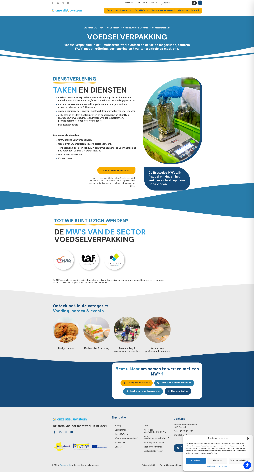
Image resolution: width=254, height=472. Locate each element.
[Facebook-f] (53, 3)
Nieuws (181, 10)
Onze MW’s (140, 10)
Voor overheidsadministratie (154, 437)
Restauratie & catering (96, 348)
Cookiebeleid (211, 466)
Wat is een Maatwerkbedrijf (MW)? (155, 431)
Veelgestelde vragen (153, 451)
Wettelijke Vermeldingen (171, 465)
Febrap (109, 10)
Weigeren (217, 460)
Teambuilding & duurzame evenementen (127, 350)
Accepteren (196, 460)
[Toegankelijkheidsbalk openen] (247, 465)
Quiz (146, 425)
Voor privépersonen (153, 447)
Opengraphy (65, 465)
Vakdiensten (122, 10)
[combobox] (176, 3)
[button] (248, 438)
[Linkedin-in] (58, 3)
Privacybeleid (222, 466)
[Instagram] (63, 3)
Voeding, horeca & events (135, 28)
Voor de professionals (154, 442)
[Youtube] (68, 3)
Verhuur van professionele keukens (157, 350)
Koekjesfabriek (66, 348)
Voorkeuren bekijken (239, 460)
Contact (195, 10)
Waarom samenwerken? (163, 10)
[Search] (194, 3)
